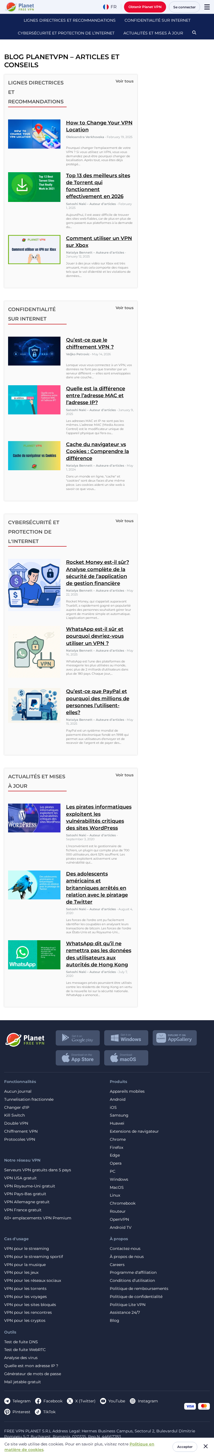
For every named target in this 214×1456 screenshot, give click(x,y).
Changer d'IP (16, 1107)
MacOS (117, 1187)
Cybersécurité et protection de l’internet (66, 33)
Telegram (22, 1401)
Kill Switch (14, 1115)
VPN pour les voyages (25, 1296)
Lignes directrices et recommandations (70, 20)
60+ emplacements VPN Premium (37, 1218)
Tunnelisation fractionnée (29, 1099)
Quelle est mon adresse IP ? (31, 1366)
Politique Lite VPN (127, 1304)
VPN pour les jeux (21, 1272)
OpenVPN (119, 1219)
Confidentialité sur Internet (158, 20)
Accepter (185, 1447)
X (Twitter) (85, 1401)
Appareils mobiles (127, 1091)
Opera (115, 1163)
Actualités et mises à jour (153, 33)
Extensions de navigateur (134, 1131)
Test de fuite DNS (21, 1342)
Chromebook (122, 1203)
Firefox (116, 1147)
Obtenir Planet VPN (145, 7)
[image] (24, 1037)
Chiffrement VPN (21, 1131)
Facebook (52, 1401)
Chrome (118, 1139)
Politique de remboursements (139, 1288)
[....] (19, 7)
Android (117, 1099)
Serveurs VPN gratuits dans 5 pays (37, 1170)
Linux (115, 1195)
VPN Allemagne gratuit (27, 1202)
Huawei (117, 1123)
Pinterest (21, 1411)
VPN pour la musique (25, 1264)
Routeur (118, 1211)
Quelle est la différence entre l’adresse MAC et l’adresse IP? (95, 396)
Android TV (121, 1227)
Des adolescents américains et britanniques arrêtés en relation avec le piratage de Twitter (97, 888)
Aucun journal (17, 1091)
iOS (113, 1107)
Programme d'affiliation (133, 1272)
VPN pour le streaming (26, 1248)
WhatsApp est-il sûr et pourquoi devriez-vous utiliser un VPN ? (95, 636)
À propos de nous (127, 1256)
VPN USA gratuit (20, 1178)
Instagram (148, 1401)
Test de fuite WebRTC (25, 1349)
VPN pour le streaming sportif (33, 1256)
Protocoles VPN (19, 1139)
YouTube (116, 1401)
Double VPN (16, 1123)
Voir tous (124, 81)
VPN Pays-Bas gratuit (25, 1194)
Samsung (119, 1115)
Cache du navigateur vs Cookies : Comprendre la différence (97, 451)
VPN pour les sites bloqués (30, 1304)
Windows (119, 1179)
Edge (115, 1155)
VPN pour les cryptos (24, 1320)
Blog (114, 1320)
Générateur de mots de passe (32, 1374)
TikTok (49, 1411)
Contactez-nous (125, 1248)
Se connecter (184, 7)
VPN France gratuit (23, 1210)
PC (112, 1171)
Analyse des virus (21, 1357)
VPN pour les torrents (25, 1288)
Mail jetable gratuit (22, 1382)
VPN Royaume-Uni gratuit (29, 1186)
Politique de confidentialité (136, 1296)
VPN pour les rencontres (28, 1312)
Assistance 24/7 (125, 1312)
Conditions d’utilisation (132, 1280)
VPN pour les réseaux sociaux (32, 1280)
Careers (117, 1264)
